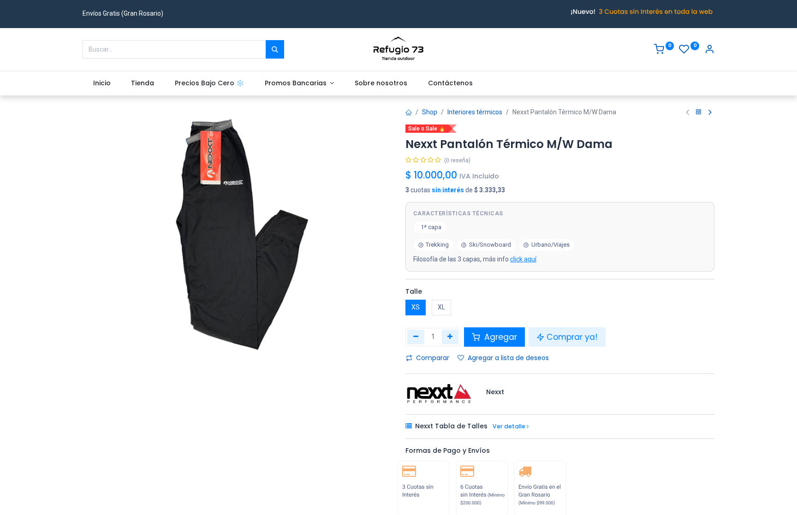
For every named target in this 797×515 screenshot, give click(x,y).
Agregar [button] (499, 337)
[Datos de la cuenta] (709, 50)
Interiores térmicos (474, 112)
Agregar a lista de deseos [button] (508, 357)
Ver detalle (510, 426)
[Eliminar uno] (415, 337)
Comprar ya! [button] (572, 337)
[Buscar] (275, 49)
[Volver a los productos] (698, 112)
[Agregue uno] (450, 337)
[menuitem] (102, 83)
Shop (429, 112)
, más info (474, 259)
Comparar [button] (432, 357)
